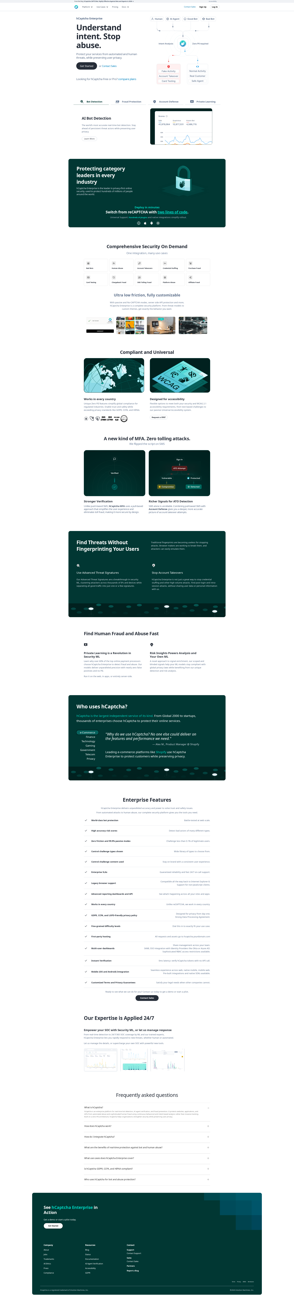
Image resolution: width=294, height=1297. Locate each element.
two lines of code (172, 211)
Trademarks (49, 1259)
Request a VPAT (159, 417)
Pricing (115, 7)
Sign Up (202, 7)
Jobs (45, 1254)
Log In (215, 7)
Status (88, 1254)
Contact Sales (190, 7)
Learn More (89, 138)
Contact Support (134, 1253)
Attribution (251, 1282)
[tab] (91, 102)
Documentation (92, 1259)
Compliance (49, 1273)
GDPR (87, 1273)
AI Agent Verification (94, 1263)
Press (46, 1268)
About (46, 1250)
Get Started (86, 66)
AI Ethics (47, 1263)
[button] (147, 1108)
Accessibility (213, 1)
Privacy (239, 1282)
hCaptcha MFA (117, 506)
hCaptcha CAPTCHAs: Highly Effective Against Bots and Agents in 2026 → (109, 1)
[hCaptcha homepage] (76, 7)
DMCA (244, 1282)
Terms (233, 1282)
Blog (87, 1250)
